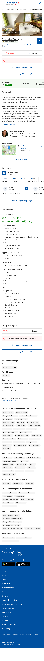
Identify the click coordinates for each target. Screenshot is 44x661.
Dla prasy (5, 620)
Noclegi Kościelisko (21, 412)
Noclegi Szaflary (31, 429)
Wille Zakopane (23, 9)
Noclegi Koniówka (34, 445)
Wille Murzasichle (21, 464)
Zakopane (5, 637)
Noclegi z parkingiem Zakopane (11, 525)
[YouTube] (11, 553)
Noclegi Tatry (29, 483)
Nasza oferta (6, 583)
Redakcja (5, 616)
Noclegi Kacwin (22, 439)
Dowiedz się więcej (9, 401)
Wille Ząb (32, 464)
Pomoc (4, 575)
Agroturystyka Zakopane (9, 506)
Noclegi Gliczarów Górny (10, 432)
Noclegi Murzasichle (8, 422)
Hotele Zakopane (20, 503)
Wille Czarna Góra (8, 471)
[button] (9, 148)
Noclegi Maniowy (18, 442)
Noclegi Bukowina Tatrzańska (28, 416)
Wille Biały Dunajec (8, 464)
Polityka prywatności (9, 624)
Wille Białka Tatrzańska (33, 458)
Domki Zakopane (7, 496)
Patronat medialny (8, 608)
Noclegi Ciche (7, 442)
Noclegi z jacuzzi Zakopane (32, 528)
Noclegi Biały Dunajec (21, 419)
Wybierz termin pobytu (23, 67)
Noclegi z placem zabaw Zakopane (12, 528)
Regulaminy (6, 629)
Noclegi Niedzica (19, 429)
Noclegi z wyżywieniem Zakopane (12, 518)
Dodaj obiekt (6, 612)
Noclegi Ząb (20, 422)
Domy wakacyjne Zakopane (10, 499)
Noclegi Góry (6, 483)
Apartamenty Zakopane (9, 493)
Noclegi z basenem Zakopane (11, 515)
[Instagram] (19, 553)
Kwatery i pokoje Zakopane (26, 493)
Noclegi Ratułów (31, 442)
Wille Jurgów (31, 468)
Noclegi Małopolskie (8, 538)
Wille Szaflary (29, 471)
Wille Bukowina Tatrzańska (10, 461)
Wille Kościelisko (19, 458)
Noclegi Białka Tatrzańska (10, 416)
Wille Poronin (24, 461)
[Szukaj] (40, 3)
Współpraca (6, 592)
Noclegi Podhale (18, 483)
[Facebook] (4, 553)
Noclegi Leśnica (34, 439)
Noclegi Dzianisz (7, 435)
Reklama (5, 596)
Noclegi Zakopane (11, 9)
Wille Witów (19, 471)
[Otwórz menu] (3, 3)
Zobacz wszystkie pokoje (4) (22, 74)
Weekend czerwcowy (30, 634)
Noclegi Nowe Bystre (20, 445)
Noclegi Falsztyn (36, 435)
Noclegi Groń (6, 448)
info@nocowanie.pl (30, 136)
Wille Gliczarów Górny (9, 474)
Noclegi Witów (7, 429)
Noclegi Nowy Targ (8, 425)
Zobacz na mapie (22, 159)
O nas (4, 579)
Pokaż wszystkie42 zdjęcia (11, 32)
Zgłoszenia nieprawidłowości (12, 604)
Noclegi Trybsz (7, 445)
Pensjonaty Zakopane (27, 499)
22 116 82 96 (15, 136)
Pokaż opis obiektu (8, 124)
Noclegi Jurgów (21, 425)
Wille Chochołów (7, 468)
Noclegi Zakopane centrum (10, 541)
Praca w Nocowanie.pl (9, 600)
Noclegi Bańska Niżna (9, 439)
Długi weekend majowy (9, 634)
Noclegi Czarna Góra (34, 425)
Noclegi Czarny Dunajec (22, 435)
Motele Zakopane (7, 503)
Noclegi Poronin (7, 419)
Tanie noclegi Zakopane (23, 538)
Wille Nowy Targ (19, 468)
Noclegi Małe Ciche (25, 432)
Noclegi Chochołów (32, 422)
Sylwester (20, 634)
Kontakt (4, 571)
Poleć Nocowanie (8, 588)
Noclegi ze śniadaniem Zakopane (12, 522)
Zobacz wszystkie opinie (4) (22, 201)
